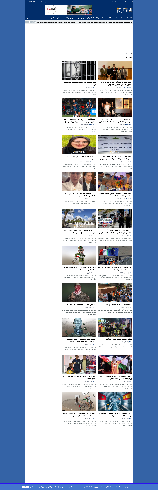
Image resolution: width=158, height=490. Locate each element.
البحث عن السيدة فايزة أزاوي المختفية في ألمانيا (81, 157)
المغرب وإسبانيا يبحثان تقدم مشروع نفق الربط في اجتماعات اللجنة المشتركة (115, 414)
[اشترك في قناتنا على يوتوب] (35, 22)
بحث (27, 18)
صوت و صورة (81, 18)
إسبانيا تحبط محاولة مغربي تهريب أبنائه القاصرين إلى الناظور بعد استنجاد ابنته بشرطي (115, 231)
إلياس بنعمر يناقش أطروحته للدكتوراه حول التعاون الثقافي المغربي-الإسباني (116, 83)
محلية (122, 18)
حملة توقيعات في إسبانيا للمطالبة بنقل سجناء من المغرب (80, 83)
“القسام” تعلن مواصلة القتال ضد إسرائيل (81, 304)
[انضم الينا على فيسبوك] (29, 22)
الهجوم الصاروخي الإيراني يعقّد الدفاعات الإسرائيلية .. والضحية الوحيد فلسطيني (81, 340)
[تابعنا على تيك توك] (26, 22)
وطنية (116, 18)
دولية (110, 18)
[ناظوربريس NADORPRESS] (112, 10)
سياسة (104, 18)
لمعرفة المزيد (33, 487)
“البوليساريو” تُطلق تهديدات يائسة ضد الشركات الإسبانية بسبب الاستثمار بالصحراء (79, 414)
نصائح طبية (60, 18)
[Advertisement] (79, 37)
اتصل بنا (131, 2)
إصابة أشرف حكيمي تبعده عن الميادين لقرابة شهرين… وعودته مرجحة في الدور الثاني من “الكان (80, 122)
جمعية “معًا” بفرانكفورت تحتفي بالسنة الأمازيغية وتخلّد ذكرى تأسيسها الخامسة (115, 194)
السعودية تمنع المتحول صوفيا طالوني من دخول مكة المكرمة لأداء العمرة (79, 194)
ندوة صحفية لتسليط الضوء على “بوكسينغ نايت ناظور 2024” (79, 377)
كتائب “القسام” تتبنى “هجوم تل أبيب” (118, 339)
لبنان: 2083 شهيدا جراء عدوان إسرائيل (118, 304)
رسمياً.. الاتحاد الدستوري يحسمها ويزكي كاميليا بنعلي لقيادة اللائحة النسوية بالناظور (80, 22)
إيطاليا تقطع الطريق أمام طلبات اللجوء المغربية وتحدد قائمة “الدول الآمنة (115, 268)
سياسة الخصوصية (122, 2)
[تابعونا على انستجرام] (32, 22)
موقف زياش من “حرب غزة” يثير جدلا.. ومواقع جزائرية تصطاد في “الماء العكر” (116, 377)
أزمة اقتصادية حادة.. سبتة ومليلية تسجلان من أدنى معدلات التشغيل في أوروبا (80, 231)
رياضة (97, 18)
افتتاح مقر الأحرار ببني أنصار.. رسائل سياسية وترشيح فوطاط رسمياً (38, 22)
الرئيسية (129, 18)
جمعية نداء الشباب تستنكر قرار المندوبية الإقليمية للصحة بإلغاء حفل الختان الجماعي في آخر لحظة (115, 159)
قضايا (52, 18)
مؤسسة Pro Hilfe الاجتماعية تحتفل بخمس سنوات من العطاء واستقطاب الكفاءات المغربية (115, 120)
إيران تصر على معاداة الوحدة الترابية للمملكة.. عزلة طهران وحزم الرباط (79, 268)
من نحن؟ (114, 2)
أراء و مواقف (69, 18)
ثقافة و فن (90, 18)
